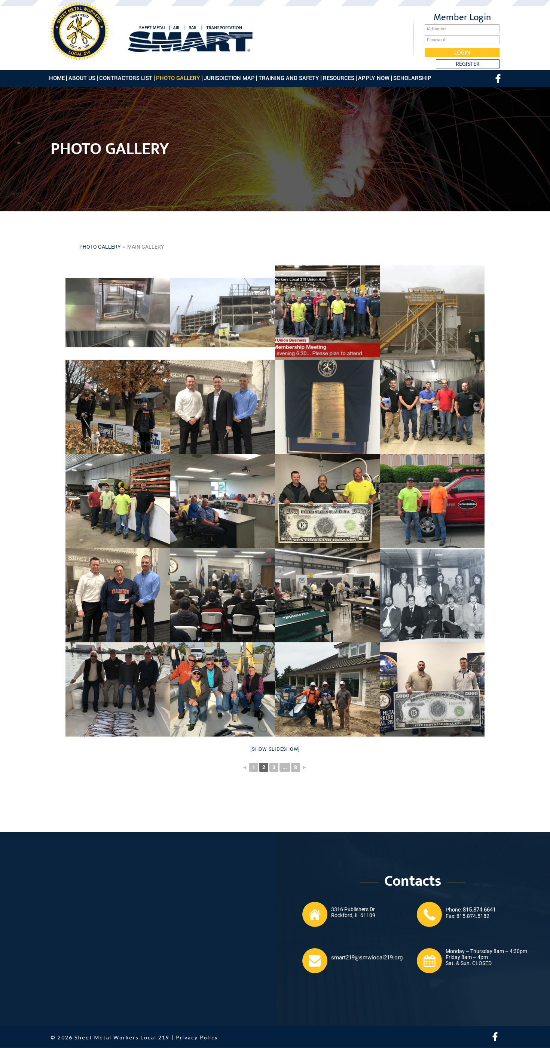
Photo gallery (99, 247)
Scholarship (412, 78)
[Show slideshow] (275, 749)
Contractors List (125, 78)
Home (57, 78)
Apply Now (373, 78)
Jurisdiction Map (229, 78)
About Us (81, 78)
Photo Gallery (178, 78)
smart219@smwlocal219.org (367, 957)
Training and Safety (289, 78)
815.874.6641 (479, 909)
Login (462, 52)
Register (468, 63)
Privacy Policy (197, 1037)
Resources (338, 78)
